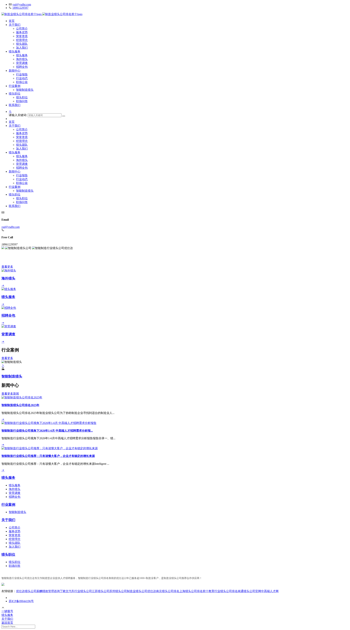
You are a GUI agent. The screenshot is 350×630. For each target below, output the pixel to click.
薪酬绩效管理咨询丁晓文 (52, 591)
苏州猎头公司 (118, 591)
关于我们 (14, 24)
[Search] (63, 116)
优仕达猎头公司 (26, 591)
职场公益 (22, 82)
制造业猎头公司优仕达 (141, 591)
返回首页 (7, 622)
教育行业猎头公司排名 (223, 591)
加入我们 (22, 47)
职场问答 (22, 101)
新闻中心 (14, 70)
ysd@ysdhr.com (21, 4)
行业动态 (22, 78)
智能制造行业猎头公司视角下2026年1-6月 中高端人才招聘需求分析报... (47, 430)
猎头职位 (14, 93)
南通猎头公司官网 (249, 591)
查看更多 (7, 266)
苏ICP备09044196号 (21, 601)
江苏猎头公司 (100, 591)
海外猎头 (22, 59)
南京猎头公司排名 (167, 591)
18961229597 (20, 7)
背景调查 (22, 62)
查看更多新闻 (10, 393)
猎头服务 (14, 51)
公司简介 (22, 28)
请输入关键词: (18, 115)
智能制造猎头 (25, 89)
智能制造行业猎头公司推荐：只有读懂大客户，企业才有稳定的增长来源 (48, 455)
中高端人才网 (270, 591)
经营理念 (22, 40)
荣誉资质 (22, 36)
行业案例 (14, 85)
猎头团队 (22, 43)
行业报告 (22, 74)
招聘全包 (22, 66)
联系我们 (14, 105)
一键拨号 (7, 611)
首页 (12, 20)
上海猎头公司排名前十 (194, 591)
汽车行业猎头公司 (80, 591)
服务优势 (22, 32)
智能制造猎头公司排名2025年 (20, 405)
